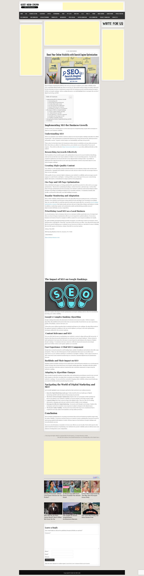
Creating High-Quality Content (55, 104)
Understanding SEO (53, 101)
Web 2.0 (88, 14)
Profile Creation (119, 14)
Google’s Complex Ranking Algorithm (57, 111)
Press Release (72, 17)
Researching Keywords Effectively (56, 102)
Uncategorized (73, 51)
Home (21, 14)
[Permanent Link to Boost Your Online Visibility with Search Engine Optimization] (72, 70)
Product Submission (105, 17)
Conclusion (49, 120)
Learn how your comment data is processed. (78, 563)
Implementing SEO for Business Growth (56, 99)
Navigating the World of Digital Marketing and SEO (59, 119)
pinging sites (54, 17)
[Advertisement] (93, 6)
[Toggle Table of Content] (70, 97)
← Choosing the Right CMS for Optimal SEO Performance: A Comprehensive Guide (66, 435)
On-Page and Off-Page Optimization (56, 105)
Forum (93, 14)
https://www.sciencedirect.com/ (70, 147)
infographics (63, 17)
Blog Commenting (93, 17)
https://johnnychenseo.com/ (52, 237)
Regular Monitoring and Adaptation (56, 107)
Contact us (115, 17)
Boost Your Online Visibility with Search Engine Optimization (72, 54)
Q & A (82, 14)
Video (63, 14)
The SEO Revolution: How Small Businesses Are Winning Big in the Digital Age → (78, 437)
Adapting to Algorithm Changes (55, 117)
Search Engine (110, 14)
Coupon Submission (82, 17)
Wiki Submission (34, 17)
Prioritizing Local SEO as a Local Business (58, 108)
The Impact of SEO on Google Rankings (56, 110)
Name (47, 551)
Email (47, 554)
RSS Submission (24, 17)
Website (47, 557)
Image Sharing (101, 14)
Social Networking (44, 17)
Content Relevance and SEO (55, 113)
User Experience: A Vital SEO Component (58, 114)
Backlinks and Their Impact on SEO (56, 116)
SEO (26, 14)
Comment (48, 533)
